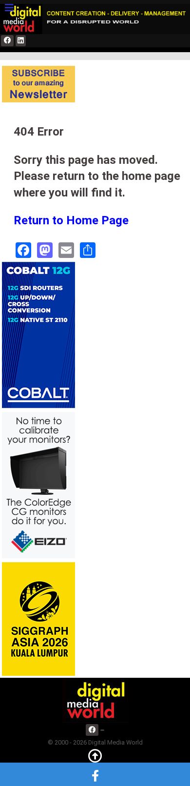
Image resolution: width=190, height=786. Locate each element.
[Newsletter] (38, 83)
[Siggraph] (38, 618)
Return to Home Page (71, 220)
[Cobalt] (38, 334)
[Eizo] (38, 484)
